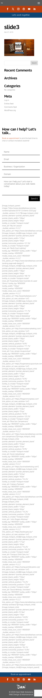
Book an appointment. (21, 674)
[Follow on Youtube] (29, 9)
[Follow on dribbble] (24, 9)
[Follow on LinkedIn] (34, 9)
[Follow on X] (13, 9)
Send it (34, 198)
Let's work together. (21, 15)
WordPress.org (10, 110)
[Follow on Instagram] (18, 9)
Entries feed (8, 104)
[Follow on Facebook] (7, 9)
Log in (6, 100)
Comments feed (10, 107)
